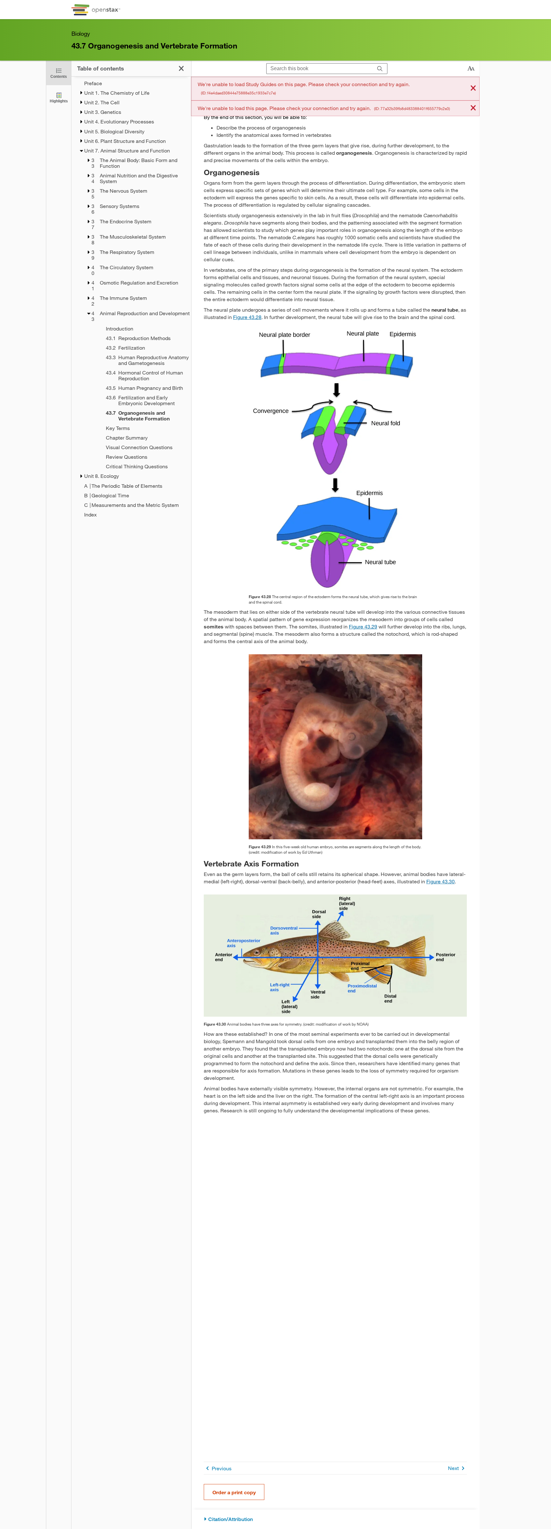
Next (453, 1468)
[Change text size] (471, 69)
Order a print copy (234, 1492)
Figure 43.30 (440, 881)
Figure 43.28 (247, 317)
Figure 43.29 (363, 626)
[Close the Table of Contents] (181, 68)
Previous (221, 1468)
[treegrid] (131, 298)
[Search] (380, 69)
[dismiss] (473, 88)
